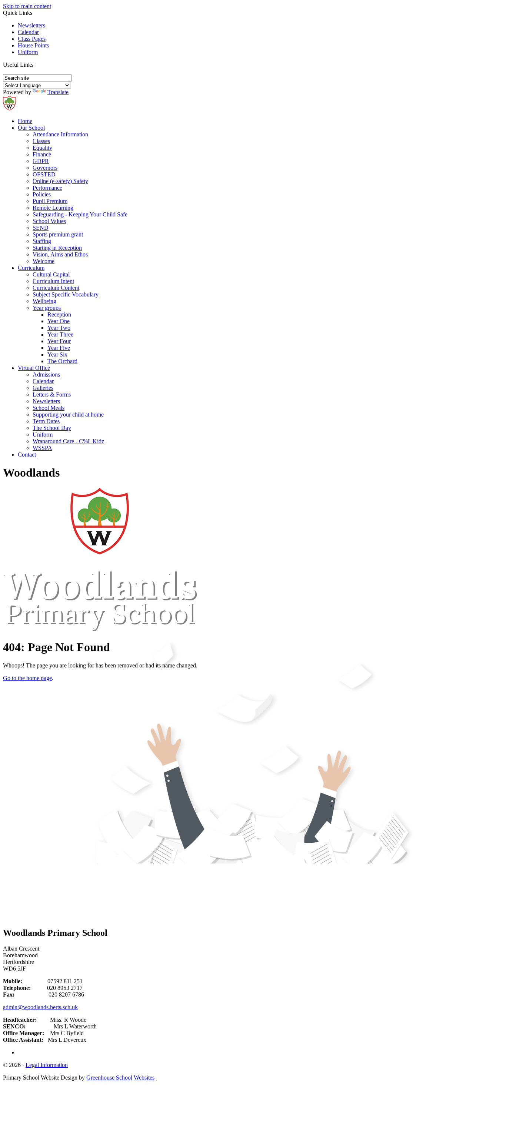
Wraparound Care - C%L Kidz (68, 441)
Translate (58, 92)
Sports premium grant (58, 234)
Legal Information (47, 1065)
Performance (47, 188)
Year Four (59, 341)
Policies (42, 194)
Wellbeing (44, 301)
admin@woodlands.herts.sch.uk (40, 1007)
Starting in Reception (57, 248)
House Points (33, 45)
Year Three (60, 334)
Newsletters (31, 25)
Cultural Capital (51, 274)
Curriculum (31, 268)
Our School (31, 128)
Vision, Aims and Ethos (60, 254)
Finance (42, 154)
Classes (41, 141)
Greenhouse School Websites (120, 1077)
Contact (27, 454)
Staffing (42, 241)
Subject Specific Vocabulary (66, 294)
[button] (36, 64)
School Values (49, 221)
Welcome (43, 261)
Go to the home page (27, 678)
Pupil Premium (50, 201)
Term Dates (46, 421)
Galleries (43, 388)
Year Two (58, 328)
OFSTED (44, 174)
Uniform (28, 52)
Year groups (47, 308)
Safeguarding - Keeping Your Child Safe (80, 214)
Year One (58, 321)
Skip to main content (27, 6)
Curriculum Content (56, 288)
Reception (59, 314)
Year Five (58, 348)
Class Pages (32, 39)
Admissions (46, 374)
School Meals (48, 408)
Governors (45, 168)
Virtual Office (34, 368)
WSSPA (42, 448)
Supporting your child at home (68, 414)
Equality (42, 148)
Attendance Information (60, 134)
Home (25, 121)
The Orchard (62, 361)
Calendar (28, 32)
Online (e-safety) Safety (60, 181)
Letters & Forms (52, 394)
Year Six (57, 354)
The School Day (52, 428)
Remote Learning (53, 208)
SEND (41, 228)
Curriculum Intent (53, 281)
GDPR (41, 161)
